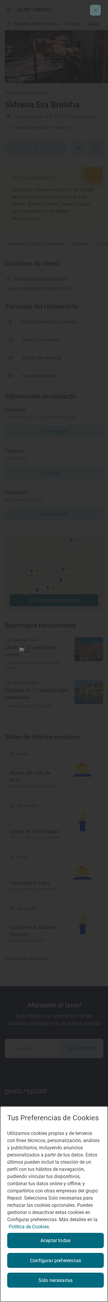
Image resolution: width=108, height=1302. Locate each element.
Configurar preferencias (55, 1260)
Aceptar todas (55, 1240)
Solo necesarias (55, 1280)
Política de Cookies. (29, 1227)
